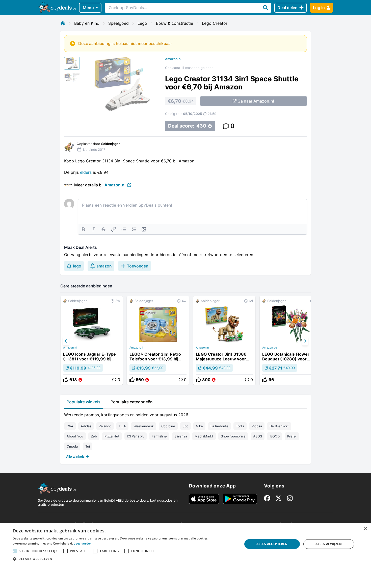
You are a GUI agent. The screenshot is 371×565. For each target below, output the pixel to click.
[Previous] (66, 341)
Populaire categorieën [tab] (132, 401)
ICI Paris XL (135, 436)
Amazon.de (269, 347)
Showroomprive (233, 436)
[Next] (305, 341)
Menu (88, 7)
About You (75, 436)
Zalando (105, 426)
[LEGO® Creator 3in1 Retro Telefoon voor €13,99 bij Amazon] (158, 340)
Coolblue (168, 426)
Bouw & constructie (174, 23)
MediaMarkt (204, 436)
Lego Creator (214, 23)
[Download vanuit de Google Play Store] (240, 499)
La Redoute (219, 426)
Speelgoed (118, 23)
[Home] (62, 23)
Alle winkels (75, 456)
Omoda (72, 446)
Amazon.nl (173, 59)
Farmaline (159, 436)
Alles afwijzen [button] (328, 544)
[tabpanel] (185, 434)
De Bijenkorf (279, 426)
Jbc (185, 426)
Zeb (94, 436)
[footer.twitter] (278, 498)
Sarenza (180, 436)
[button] (124, 558)
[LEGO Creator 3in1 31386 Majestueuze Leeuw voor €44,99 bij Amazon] (224, 340)
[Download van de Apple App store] (204, 499)
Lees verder (82, 543)
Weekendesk (144, 426)
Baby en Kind (86, 23)
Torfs (240, 426)
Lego (142, 23)
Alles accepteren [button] (271, 544)
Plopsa (257, 426)
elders (86, 172)
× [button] (365, 528)
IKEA (122, 426)
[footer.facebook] (267, 498)
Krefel (292, 436)
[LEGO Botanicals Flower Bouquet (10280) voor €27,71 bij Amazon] (291, 340)
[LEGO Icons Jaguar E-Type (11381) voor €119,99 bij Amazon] (92, 340)
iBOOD (275, 436)
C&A (70, 426)
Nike (199, 426)
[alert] (185, 544)
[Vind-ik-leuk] (65, 379)
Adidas (86, 426)
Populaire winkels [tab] (83, 401)
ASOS (257, 436)
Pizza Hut (111, 436)
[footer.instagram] (290, 498)
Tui (87, 446)
